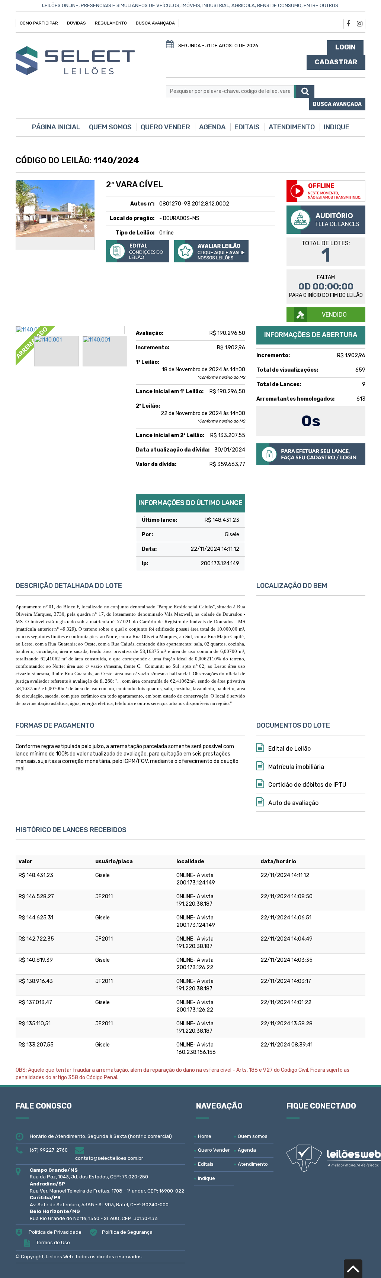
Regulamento (111, 23)
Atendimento (292, 127)
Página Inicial (56, 127)
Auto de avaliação (292, 802)
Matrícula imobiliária (295, 766)
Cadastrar (336, 62)
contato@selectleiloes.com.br (109, 1158)
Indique (336, 127)
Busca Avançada (155, 23)
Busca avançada (337, 104)
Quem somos (110, 127)
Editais (247, 127)
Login (345, 47)
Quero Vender (165, 127)
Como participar (39, 23)
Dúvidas (76, 23)
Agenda (212, 127)
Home (204, 1136)
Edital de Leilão (289, 748)
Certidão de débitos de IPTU (306, 784)
